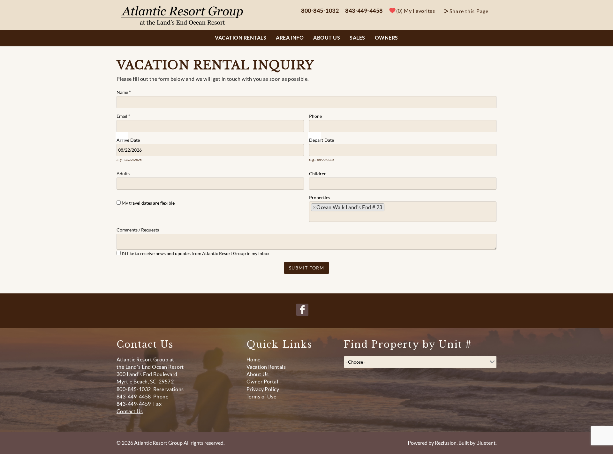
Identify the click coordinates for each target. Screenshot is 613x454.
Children (318, 173)
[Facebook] (303, 310)
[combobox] (402, 211)
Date (135, 139)
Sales (357, 38)
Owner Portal (262, 381)
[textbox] (388, 209)
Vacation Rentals (240, 38)
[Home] (182, 15)
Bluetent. (486, 443)
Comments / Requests (138, 229)
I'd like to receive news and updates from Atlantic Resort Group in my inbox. (196, 253)
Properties (319, 197)
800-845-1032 (320, 10)
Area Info (290, 38)
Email (123, 115)
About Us (326, 38)
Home (253, 359)
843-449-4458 (364, 10)
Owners (386, 38)
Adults (123, 173)
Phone (315, 115)
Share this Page (469, 11)
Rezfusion (446, 443)
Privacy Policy (262, 389)
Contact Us (130, 411)
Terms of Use (261, 396)
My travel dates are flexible (148, 203)
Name (124, 92)
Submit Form (306, 267)
